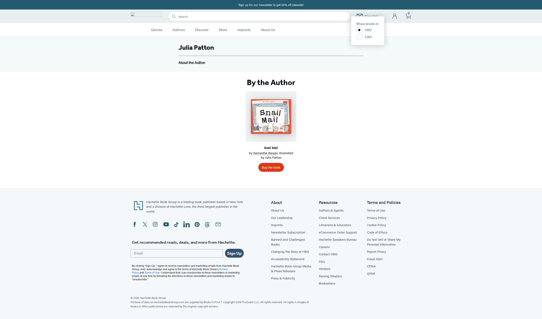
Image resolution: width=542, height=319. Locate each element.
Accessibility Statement (287, 259)
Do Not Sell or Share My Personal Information (384, 241)
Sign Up (234, 253)
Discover (202, 30)
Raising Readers (330, 276)
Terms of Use (376, 210)
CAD (368, 36)
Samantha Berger (265, 153)
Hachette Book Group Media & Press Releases (291, 268)
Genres (156, 30)
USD (368, 29)
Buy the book (271, 167)
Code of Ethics (377, 232)
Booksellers (327, 283)
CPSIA (371, 266)
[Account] (395, 16)
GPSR (371, 273)
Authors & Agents (331, 210)
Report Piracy (376, 251)
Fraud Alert (375, 259)
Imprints (243, 30)
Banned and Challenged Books (288, 241)
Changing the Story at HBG (290, 251)
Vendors (324, 268)
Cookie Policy (376, 225)
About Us (268, 30)
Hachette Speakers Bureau (338, 239)
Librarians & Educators (335, 225)
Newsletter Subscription (288, 232)
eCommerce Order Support (338, 232)
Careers (324, 247)
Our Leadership (282, 217)
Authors (179, 30)
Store (223, 30)
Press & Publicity (283, 278)
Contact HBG (328, 254)
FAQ (322, 261)
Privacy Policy (376, 217)
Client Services (329, 217)
